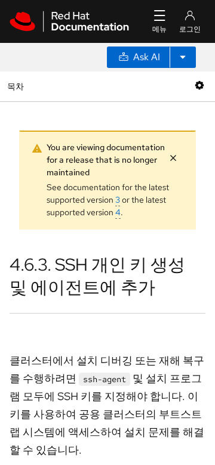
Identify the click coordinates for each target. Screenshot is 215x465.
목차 (17, 86)
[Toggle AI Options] (183, 57)
